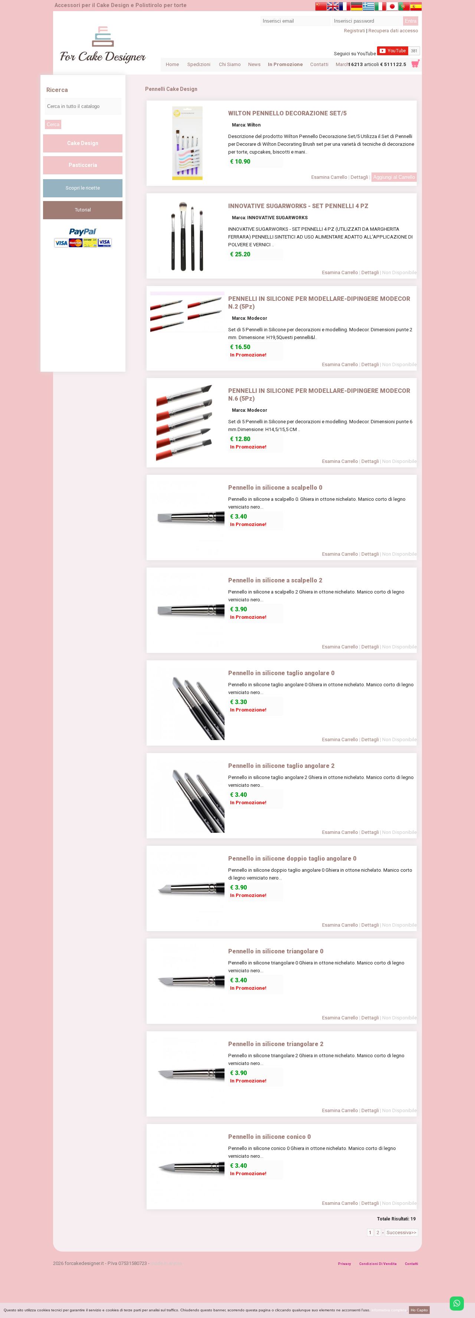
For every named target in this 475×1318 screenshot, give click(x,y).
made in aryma (166, 1263)
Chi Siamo (230, 64)
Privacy (344, 1264)
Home (172, 64)
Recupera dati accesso (393, 30)
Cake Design (82, 143)
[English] (333, 7)
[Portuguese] (404, 7)
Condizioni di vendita (378, 1264)
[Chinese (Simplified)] (321, 7)
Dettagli (359, 177)
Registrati (354, 30)
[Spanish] (416, 7)
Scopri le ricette (83, 188)
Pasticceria (83, 165)
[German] (357, 7)
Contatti (319, 64)
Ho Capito (419, 1310)
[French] (345, 7)
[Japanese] (392, 7)
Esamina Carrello (329, 177)
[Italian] (380, 7)
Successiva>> (401, 1232)
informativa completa (389, 1310)
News (254, 64)
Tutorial (83, 210)
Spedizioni (198, 64)
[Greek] (368, 7)
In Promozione (285, 64)
